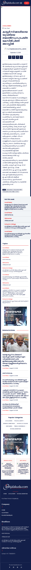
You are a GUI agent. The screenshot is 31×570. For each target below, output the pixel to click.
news (13, 191)
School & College (10, 224)
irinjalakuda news (18, 189)
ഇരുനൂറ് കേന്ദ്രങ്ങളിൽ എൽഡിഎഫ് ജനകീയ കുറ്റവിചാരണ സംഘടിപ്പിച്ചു (8, 472)
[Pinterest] (17, 57)
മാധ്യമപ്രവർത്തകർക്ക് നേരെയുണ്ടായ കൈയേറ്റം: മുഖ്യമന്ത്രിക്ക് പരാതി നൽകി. (12, 406)
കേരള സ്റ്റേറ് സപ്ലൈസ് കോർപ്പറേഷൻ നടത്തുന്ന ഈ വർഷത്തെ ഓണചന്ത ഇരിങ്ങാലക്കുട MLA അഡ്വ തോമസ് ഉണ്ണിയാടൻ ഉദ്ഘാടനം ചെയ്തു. (16, 207)
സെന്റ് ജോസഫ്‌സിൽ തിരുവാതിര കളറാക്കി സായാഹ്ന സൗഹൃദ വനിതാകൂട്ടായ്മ (17, 227)
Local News (6, 25)
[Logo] (10, 3)
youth (17, 191)
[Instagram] (13, 567)
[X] (13, 57)
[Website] (17, 567)
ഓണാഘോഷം (9, 215)
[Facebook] (9, 57)
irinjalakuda (9, 189)
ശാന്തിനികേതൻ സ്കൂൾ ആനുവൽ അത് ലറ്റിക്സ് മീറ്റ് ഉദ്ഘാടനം (15, 301)
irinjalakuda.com (7, 191)
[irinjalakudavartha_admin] (6, 49)
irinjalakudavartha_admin (17, 49)
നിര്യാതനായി (9, 220)
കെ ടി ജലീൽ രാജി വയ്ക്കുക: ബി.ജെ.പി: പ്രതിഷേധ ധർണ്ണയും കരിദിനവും (23, 471)
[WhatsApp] (21, 57)
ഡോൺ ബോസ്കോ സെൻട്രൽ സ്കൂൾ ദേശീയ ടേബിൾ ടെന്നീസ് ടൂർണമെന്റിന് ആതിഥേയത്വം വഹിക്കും (17, 235)
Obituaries (8, 218)
